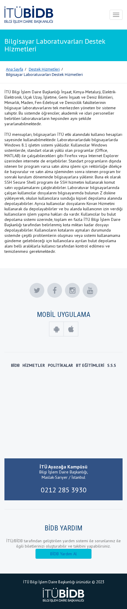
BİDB (15, 365)
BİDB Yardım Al (63, 553)
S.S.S (111, 365)
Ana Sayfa (14, 69)
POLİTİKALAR (60, 365)
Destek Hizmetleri (44, 69)
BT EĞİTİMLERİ (90, 365)
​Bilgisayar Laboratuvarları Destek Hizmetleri (44, 74)
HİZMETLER (33, 365)
